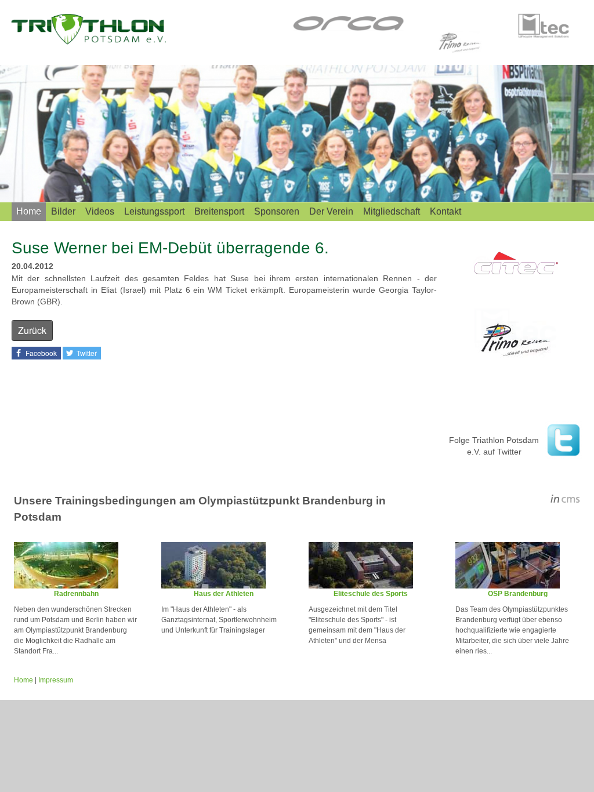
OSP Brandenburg (518, 594)
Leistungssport (154, 211)
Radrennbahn (76, 594)
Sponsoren (276, 211)
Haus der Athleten (223, 594)
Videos (99, 211)
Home (28, 211)
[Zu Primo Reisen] (515, 339)
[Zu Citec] (515, 264)
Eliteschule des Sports (371, 594)
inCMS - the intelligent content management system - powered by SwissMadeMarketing (565, 500)
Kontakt (445, 211)
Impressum (55, 680)
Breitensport (219, 211)
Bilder (63, 211)
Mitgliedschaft (391, 211)
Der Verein (331, 211)
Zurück (32, 330)
